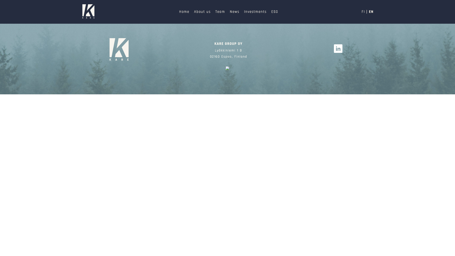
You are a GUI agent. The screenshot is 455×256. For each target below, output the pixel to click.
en (371, 11)
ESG (274, 11)
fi (363, 11)
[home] (119, 50)
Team (220, 11)
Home (184, 11)
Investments (255, 11)
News (234, 11)
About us (202, 11)
